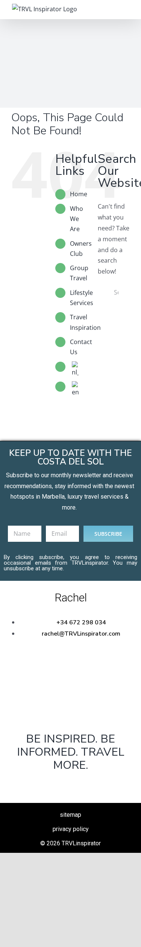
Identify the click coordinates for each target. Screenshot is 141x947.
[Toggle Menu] (124, 9)
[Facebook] (46, 784)
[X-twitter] (70, 784)
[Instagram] (94, 784)
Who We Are (76, 218)
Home (78, 194)
